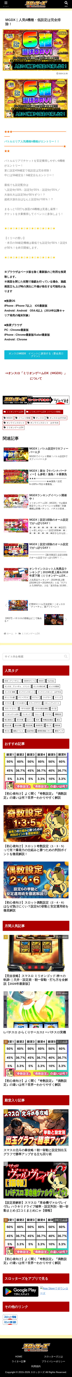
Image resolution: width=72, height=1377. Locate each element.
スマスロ (8, 703)
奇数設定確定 (48, 720)
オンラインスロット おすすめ (44, 423)
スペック (58, 697)
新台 (58, 720)
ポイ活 (53, 708)
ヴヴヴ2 (48, 714)
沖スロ (7, 731)
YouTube (50, 681)
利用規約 (36, 1366)
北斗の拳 (20, 720)
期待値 (57, 725)
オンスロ (40, 418)
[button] (66, 656)
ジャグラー (47, 697)
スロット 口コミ (11, 708)
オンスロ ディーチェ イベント (17, 686)
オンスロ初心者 (39, 686)
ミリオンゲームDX (15, 412)
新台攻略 (18, 725)
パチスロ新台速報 (41, 708)
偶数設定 (58, 714)
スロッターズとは (53, 1356)
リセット (37, 714)
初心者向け (9, 720)
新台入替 (8, 725)
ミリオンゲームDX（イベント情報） (45, 412)
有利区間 (39, 725)
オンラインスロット (16, 423)
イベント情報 (24, 418)
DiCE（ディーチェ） (12, 681)
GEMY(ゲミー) (29, 681)
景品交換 (28, 725)
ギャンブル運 (10, 697)
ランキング (26, 714)
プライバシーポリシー (53, 1361)
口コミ (29, 720)
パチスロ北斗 (25, 708)
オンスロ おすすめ (58, 418)
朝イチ (48, 725)
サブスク (35, 697)
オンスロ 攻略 (10, 692)
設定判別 (30, 731)
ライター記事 (19, 1361)
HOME (18, 1356)
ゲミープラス (23, 697)
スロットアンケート (51, 703)
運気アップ (59, 731)
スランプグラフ (35, 703)
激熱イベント (18, 731)
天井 (37, 720)
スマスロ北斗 (20, 703)
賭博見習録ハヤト (44, 731)
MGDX (10, 418)
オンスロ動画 (54, 686)
